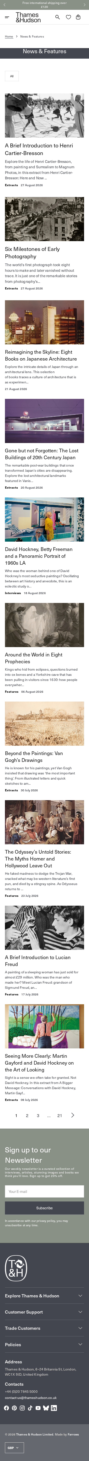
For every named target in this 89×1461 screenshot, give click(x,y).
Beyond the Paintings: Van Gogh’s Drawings (34, 756)
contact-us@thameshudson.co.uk (31, 1397)
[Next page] (72, 1115)
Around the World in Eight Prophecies (33, 658)
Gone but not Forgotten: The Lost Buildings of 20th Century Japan (41, 454)
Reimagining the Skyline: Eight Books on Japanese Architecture (41, 355)
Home (9, 36)
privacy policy (46, 1220)
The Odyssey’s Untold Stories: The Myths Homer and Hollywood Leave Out (38, 858)
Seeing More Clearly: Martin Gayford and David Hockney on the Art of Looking (39, 1062)
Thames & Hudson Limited (34, 1434)
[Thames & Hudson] (28, 17)
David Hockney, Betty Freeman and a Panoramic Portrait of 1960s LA (39, 555)
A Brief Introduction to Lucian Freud (38, 960)
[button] (4, 5)
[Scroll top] (83, 1455)
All (12, 76)
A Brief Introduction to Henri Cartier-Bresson (39, 149)
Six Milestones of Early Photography (32, 252)
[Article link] (44, 140)
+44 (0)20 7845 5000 (21, 1391)
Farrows (73, 1434)
